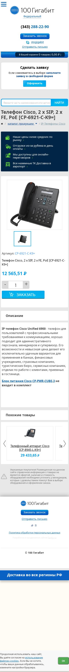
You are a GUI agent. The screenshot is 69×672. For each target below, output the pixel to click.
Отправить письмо (35, 46)
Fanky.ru (52, 537)
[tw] (31, 525)
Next (64, 443)
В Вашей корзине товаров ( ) (40, 54)
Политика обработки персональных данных (34, 532)
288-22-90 (35, 27)
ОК (63, 660)
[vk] (36, 525)
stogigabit (37, 42)
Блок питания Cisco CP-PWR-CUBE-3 (28, 381)
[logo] (32, 10)
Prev (5, 443)
